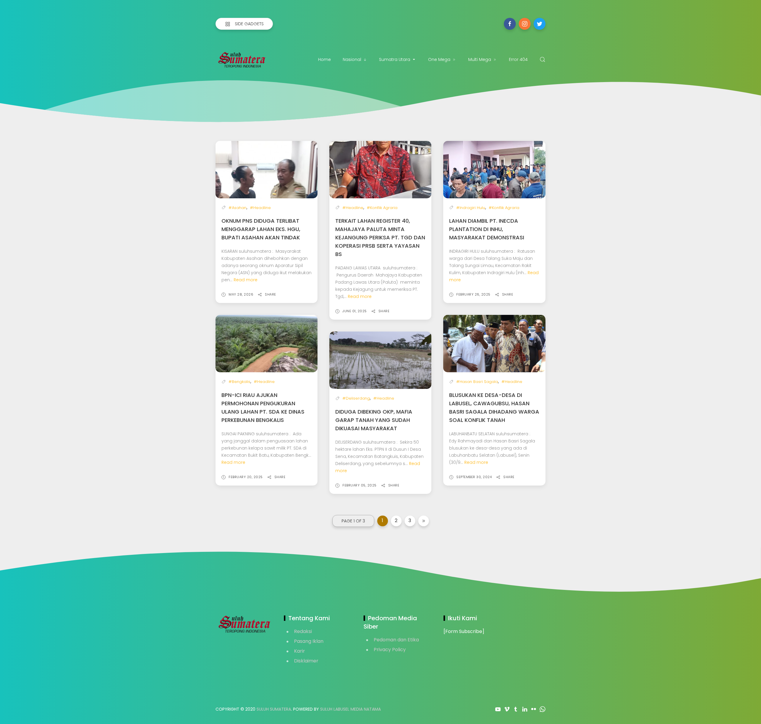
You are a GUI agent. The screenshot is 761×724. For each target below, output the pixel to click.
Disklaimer (306, 660)
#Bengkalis (239, 381)
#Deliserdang (356, 398)
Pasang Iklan (308, 641)
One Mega (439, 59)
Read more (245, 280)
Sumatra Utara (394, 59)
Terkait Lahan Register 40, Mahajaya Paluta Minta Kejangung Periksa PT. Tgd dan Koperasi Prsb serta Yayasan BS (380, 237)
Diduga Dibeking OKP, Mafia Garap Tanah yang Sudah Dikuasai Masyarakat (373, 420)
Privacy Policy (390, 649)
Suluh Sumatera (274, 709)
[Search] (542, 59)
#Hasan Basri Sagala (477, 381)
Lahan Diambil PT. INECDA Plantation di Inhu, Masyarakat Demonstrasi (486, 229)
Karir (299, 651)
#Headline (260, 208)
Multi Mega (479, 59)
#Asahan (237, 208)
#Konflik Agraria (382, 208)
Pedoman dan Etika (396, 639)
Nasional (352, 59)
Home (324, 59)
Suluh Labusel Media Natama (350, 709)
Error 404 (518, 59)
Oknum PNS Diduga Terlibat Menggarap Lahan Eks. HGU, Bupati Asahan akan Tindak (260, 229)
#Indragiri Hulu (470, 208)
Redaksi (303, 631)
